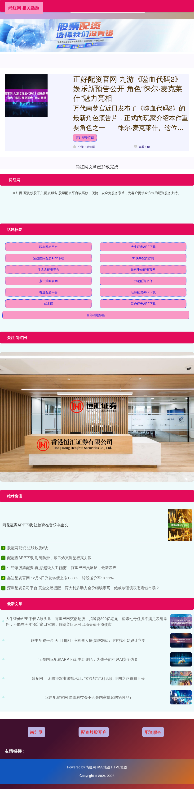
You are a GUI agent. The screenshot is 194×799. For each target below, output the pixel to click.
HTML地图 (119, 767)
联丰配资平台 (48, 246)
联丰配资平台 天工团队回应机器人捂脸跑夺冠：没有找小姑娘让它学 (88, 640)
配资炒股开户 (93, 732)
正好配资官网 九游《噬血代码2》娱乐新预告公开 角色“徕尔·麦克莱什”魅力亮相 (127, 88)
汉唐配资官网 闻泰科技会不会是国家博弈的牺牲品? (88, 697)
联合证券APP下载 (143, 303)
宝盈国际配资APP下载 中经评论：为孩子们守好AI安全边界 (88, 659)
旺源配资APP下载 (143, 292)
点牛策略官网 (48, 281)
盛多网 (48, 303)
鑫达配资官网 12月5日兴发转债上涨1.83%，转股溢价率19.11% (60, 577)
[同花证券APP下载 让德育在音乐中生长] (180, 525)
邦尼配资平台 (143, 281)
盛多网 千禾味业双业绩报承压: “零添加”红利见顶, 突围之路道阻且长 (88, 678)
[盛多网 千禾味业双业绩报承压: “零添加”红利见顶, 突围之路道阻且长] (181, 678)
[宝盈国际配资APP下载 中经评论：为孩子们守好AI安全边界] (181, 659)
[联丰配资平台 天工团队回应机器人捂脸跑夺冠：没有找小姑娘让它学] (181, 640)
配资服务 (153, 732)
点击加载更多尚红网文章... (97, 166)
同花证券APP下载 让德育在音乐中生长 (35, 525)
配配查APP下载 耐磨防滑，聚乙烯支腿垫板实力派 (49, 557)
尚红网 (36, 732)
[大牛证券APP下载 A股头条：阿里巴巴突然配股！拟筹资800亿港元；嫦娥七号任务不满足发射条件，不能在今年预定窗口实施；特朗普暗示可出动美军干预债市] (181, 621)
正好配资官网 (85, 137)
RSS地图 (103, 767)
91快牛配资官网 (143, 258)
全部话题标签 (96, 315)
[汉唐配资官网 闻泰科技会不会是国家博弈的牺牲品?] (181, 697)
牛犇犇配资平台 (48, 269)
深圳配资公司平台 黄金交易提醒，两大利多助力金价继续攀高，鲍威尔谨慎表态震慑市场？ (83, 587)
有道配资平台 (48, 292)
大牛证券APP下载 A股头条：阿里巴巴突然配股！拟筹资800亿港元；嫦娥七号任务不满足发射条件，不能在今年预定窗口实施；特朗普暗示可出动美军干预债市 (86, 621)
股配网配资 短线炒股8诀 (27, 547)
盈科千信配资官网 (143, 269)
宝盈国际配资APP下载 (48, 258)
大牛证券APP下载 (143, 246)
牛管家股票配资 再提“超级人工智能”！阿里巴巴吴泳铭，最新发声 (61, 567)
